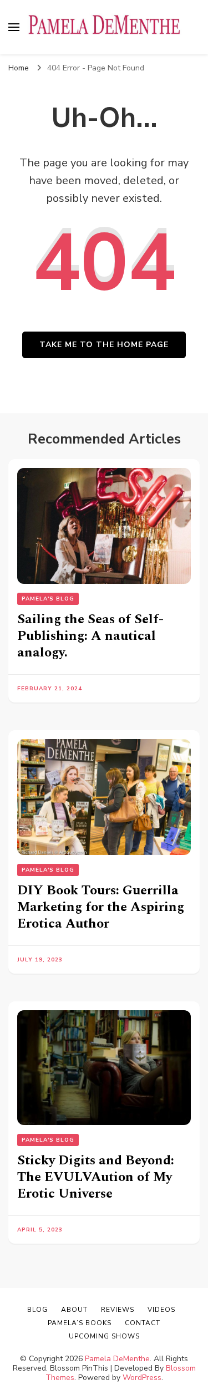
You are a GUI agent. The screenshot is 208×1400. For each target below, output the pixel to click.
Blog (37, 1309)
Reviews (117, 1309)
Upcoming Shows (104, 1336)
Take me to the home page (104, 344)
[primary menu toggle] (13, 27)
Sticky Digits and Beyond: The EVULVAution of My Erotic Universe (95, 1177)
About (74, 1309)
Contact (142, 1322)
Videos (161, 1309)
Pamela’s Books (79, 1322)
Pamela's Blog (48, 599)
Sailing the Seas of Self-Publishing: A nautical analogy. (90, 636)
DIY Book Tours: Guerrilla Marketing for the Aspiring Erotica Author (100, 907)
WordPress (142, 1377)
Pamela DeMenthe (117, 1358)
